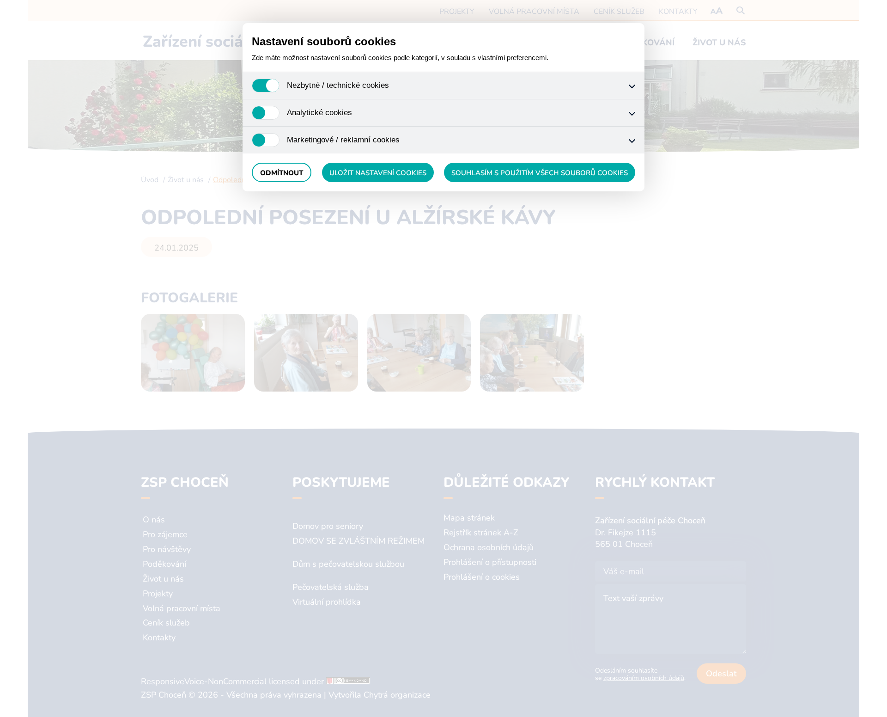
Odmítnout (281, 173)
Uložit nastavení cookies (377, 173)
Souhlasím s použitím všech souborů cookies (539, 173)
